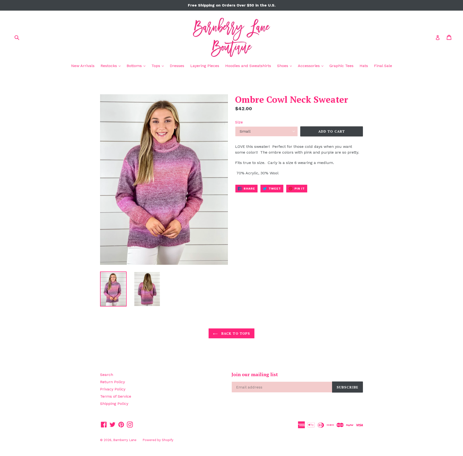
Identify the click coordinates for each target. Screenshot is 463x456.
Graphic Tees (341, 65)
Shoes (285, 65)
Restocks (112, 65)
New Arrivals (83, 65)
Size (239, 122)
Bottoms (137, 65)
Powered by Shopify (158, 440)
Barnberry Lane (124, 440)
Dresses (177, 65)
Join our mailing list (255, 374)
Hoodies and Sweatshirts (248, 65)
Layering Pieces (204, 65)
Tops (158, 65)
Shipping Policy (114, 403)
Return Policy (112, 382)
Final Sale (383, 65)
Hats (364, 65)
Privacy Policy (112, 389)
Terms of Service (115, 396)
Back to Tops (235, 333)
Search (106, 374)
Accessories (312, 65)
